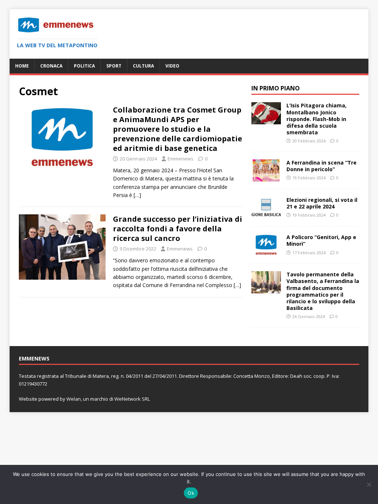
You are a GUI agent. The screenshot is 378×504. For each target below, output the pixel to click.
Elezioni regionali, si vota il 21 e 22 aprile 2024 (321, 203)
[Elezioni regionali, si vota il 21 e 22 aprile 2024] (266, 214)
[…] (137, 195)
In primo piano (275, 88)
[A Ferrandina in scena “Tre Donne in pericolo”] (266, 177)
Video (172, 66)
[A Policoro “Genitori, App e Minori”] (266, 251)
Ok (191, 493)
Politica (84, 66)
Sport (113, 66)
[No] (368, 484)
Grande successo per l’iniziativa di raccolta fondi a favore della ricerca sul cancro (177, 228)
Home (22, 66)
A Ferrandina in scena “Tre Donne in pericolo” (321, 166)
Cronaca (51, 66)
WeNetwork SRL (132, 399)
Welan (73, 399)
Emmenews (180, 158)
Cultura (143, 66)
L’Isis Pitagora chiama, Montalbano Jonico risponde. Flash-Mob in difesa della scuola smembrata (316, 119)
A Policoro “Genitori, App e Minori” (321, 240)
